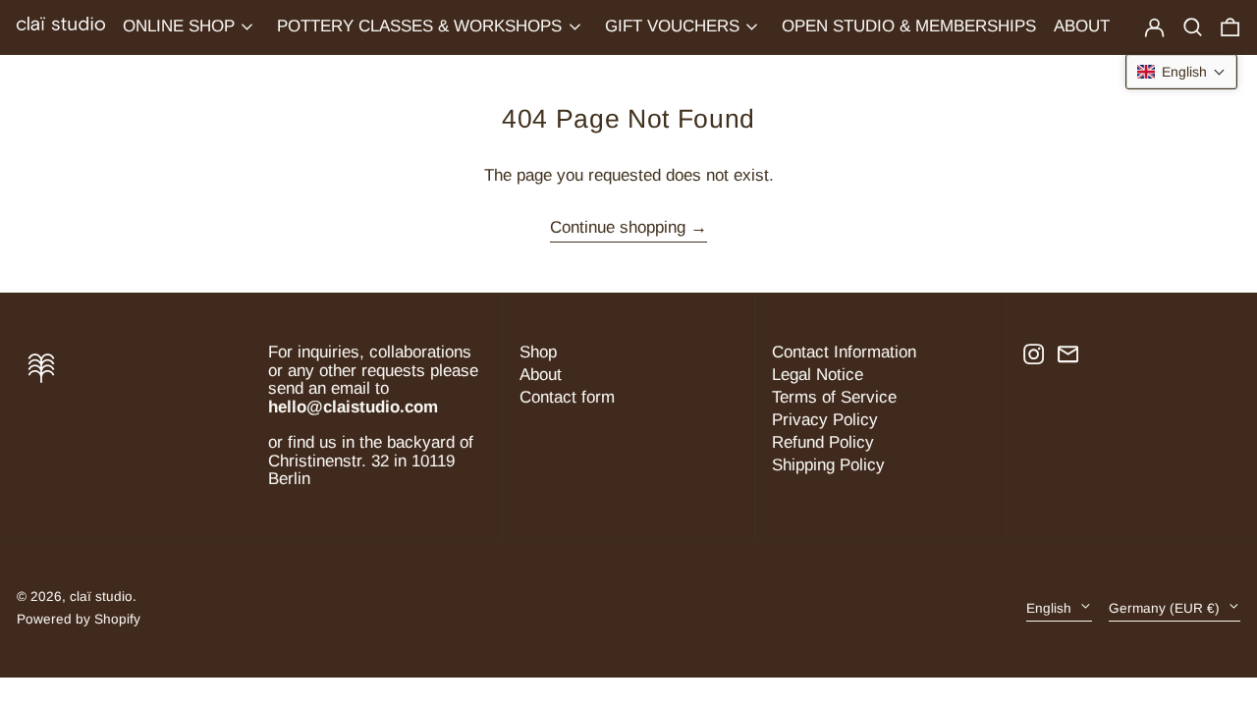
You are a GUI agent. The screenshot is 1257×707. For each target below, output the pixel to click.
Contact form (567, 397)
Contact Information (844, 352)
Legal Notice (817, 374)
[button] (1230, 27)
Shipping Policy (828, 465)
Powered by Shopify (78, 619)
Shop (538, 352)
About (540, 374)
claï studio (101, 596)
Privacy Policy (825, 419)
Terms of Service (834, 397)
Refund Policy (823, 442)
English (1050, 608)
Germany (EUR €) (1166, 608)
